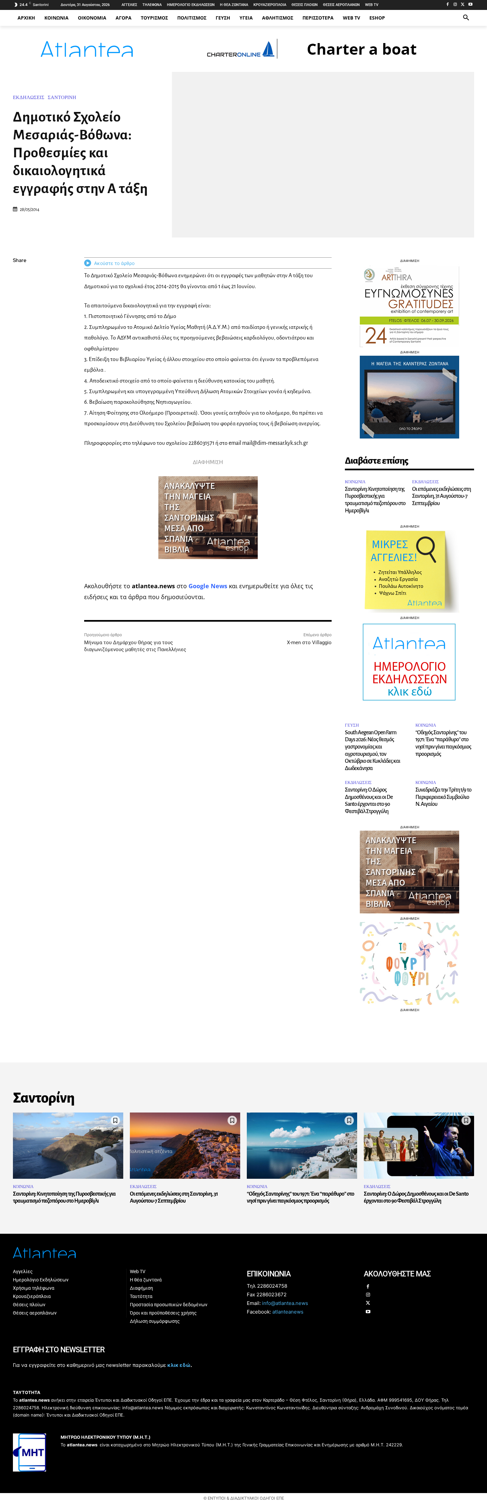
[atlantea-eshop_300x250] (243, 794)
